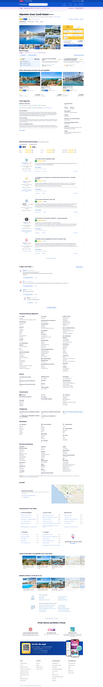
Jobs (69, 669)
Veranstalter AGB (55, 663)
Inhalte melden (23, 680)
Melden (35, 277)
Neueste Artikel (71, 672)
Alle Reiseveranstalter (24, 678)
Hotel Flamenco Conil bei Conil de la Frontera (47, 605)
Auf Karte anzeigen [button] (57, 16)
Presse (69, 667)
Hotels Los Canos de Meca (62, 599)
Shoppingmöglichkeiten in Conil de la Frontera (51, 545)
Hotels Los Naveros (61, 598)
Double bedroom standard (27, 251)
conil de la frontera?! (62, 606)
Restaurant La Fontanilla (69, 521)
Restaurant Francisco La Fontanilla (70, 519)
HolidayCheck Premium (24, 674)
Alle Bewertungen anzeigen (51, 258)
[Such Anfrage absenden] (46, 4)
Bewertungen (31, 21)
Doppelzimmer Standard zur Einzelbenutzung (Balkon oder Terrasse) (27, 231)
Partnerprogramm (39, 667)
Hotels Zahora (41, 598)
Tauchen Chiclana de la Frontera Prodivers (50, 523)
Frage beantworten (29, 277)
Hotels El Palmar (42, 596)
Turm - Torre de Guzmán (25, 521)
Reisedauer (65, 33)
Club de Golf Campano (47, 519)
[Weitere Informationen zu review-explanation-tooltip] (38, 19)
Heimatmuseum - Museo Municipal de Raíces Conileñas (28, 519)
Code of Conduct (39, 669)
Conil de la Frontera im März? (63, 609)
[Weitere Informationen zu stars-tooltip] (54, 14)
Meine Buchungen (23, 663)
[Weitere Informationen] (77, 40)
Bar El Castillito (23, 538)
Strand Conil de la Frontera (26, 517)
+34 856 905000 (26, 497)
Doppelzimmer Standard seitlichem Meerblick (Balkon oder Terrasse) (26, 190)
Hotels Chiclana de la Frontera (44, 599)
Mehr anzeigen (22, 130)
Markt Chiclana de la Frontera (48, 540)
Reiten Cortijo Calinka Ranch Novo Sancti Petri (50, 517)
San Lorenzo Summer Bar (25, 542)
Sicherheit (54, 678)
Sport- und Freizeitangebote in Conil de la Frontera (50, 526)
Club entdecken (71, 8)
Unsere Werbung (71, 665)
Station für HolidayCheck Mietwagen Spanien (74, 411)
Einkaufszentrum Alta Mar (47, 534)
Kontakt (21, 665)
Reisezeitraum (76, 29)
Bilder (37, 21)
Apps (21, 676)
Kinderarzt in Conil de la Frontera (64, 611)
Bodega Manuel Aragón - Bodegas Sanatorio (50, 536)
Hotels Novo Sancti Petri (62, 596)
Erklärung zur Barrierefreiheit (57, 676)
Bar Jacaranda (23, 540)
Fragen (41, 21)
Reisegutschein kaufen (24, 672)
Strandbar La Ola (67, 517)
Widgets (37, 665)
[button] (32, 34)
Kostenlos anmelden (79, 8)
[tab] (68, 26)
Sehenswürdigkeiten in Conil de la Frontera (29, 526)
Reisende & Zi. (76, 33)
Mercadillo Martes (46, 542)
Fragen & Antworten (24, 667)
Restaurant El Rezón (68, 515)
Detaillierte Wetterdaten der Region (51, 618)
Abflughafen (65, 29)
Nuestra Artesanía (46, 538)
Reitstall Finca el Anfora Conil (48, 515)
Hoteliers (37, 663)
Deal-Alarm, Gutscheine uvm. (25, 669)
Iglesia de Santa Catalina (25, 523)
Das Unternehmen (71, 663)
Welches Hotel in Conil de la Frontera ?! (46, 606)
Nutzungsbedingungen (56, 665)
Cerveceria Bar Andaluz (25, 536)
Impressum (54, 680)
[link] (64, 4)
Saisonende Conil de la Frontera (64, 608)
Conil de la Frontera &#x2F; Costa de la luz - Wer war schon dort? (48, 608)
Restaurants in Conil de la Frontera (70, 526)
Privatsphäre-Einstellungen (57, 669)
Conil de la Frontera (42, 609)
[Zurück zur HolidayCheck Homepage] (23, 4)
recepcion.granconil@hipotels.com (29, 495)
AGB (53, 672)
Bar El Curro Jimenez (25, 534)
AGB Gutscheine (55, 674)
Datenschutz (54, 667)
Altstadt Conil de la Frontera (26, 515)
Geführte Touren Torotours (48, 521)
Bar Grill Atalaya (67, 523)
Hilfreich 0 (31, 302)
